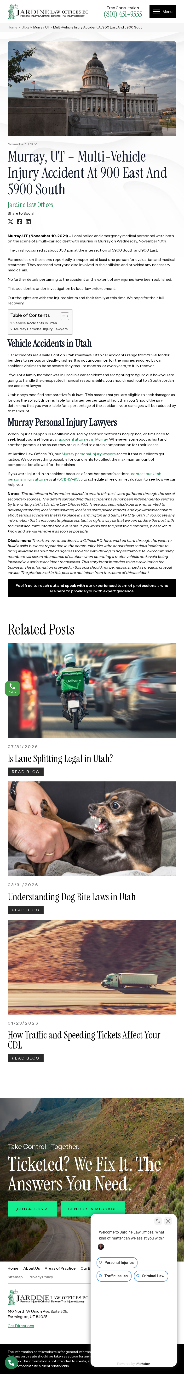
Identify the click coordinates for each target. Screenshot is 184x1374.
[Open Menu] (163, 11)
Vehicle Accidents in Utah (35, 323)
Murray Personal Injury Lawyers (41, 329)
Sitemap (15, 1277)
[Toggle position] (158, 1221)
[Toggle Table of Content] (62, 316)
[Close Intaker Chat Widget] (168, 1221)
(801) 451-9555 (123, 14)
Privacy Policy (41, 1277)
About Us (31, 1268)
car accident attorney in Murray (80, 439)
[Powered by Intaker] (143, 1364)
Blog (25, 27)
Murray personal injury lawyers (89, 453)
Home (12, 27)
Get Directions (21, 1325)
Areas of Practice (60, 1268)
